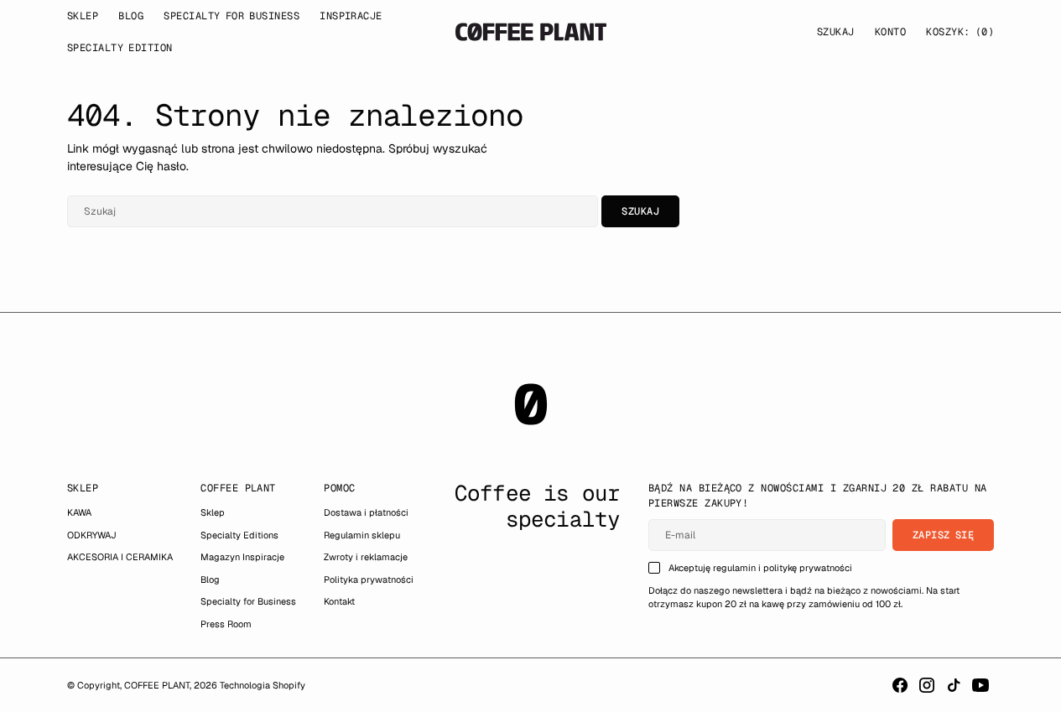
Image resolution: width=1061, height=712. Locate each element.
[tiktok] (953, 685)
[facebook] (900, 685)
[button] (890, 31)
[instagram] (926, 685)
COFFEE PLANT (157, 685)
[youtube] (980, 685)
